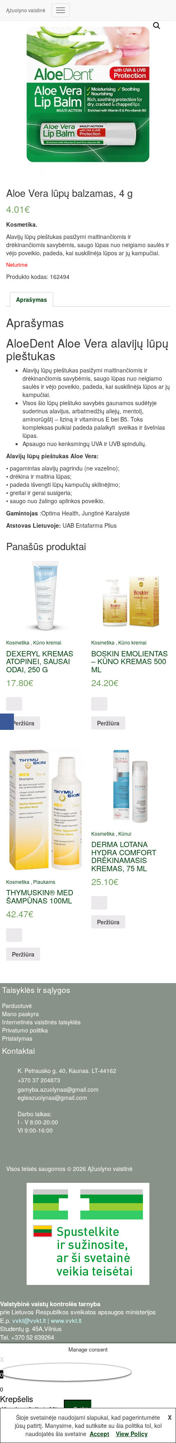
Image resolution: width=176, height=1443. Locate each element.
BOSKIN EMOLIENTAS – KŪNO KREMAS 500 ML (129, 661)
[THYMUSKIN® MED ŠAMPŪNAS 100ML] (45, 810)
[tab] (31, 299)
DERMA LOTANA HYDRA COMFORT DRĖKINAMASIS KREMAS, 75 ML (123, 856)
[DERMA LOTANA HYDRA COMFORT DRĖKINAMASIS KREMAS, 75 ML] (130, 786)
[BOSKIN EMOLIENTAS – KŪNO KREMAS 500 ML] (130, 594)
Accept (99, 1434)
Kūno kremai (47, 642)
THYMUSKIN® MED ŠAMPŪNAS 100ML (39, 896)
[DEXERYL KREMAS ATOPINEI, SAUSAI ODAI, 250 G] (45, 594)
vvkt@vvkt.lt (29, 1320)
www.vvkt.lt (66, 1320)
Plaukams (44, 881)
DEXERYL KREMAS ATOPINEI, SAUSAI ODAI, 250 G (39, 661)
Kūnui (124, 833)
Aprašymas (31, 299)
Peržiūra (23, 723)
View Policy (132, 1434)
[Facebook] (7, 722)
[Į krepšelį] (14, 704)
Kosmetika (17, 642)
